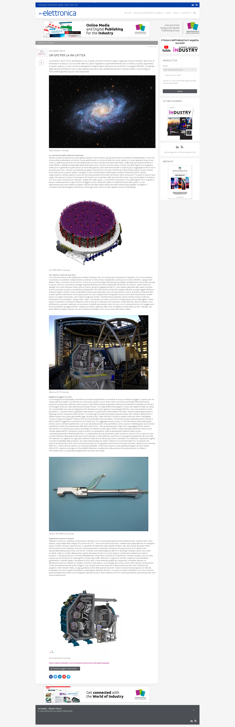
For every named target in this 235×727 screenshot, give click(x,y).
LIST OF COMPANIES (46, 713)
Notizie (127, 13)
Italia (72, 5)
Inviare (180, 91)
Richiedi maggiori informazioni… (65, 668)
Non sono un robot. (173, 75)
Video (168, 13)
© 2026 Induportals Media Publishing (55, 711)
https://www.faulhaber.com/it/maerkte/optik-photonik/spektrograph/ (79, 663)
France (67, 5)
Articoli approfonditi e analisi (148, 13)
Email (165, 66)
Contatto (186, 13)
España (60, 5)
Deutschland (52, 5)
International (42, 5)
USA (76, 5)
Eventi (176, 13)
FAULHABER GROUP (57, 51)
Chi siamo (42, 708)
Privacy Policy (55, 708)
